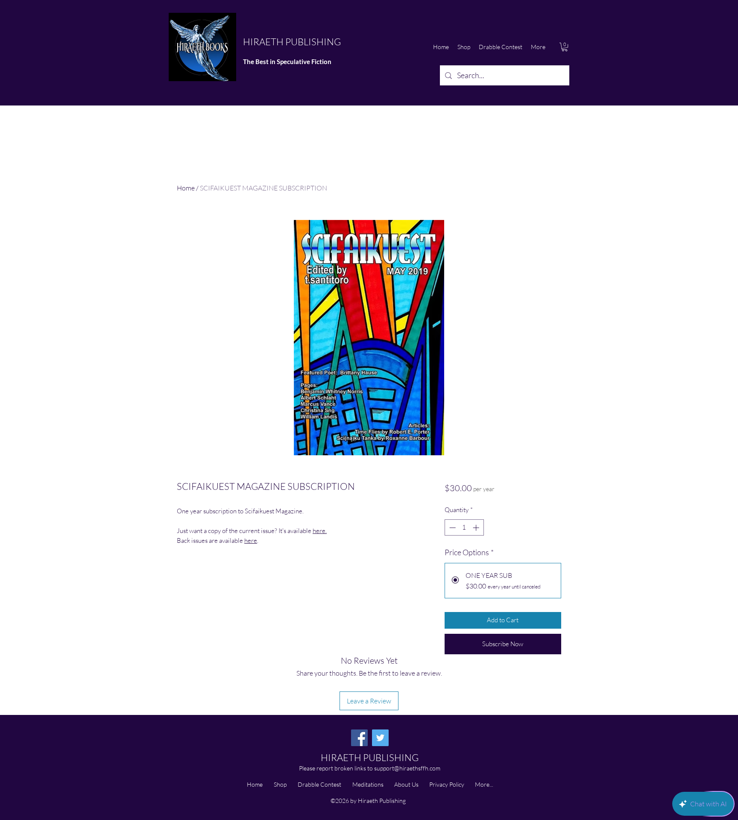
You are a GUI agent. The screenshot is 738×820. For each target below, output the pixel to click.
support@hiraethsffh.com (407, 768)
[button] (564, 47)
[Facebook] (359, 737)
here (250, 540)
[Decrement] (451, 528)
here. (320, 531)
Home (186, 188)
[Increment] (477, 528)
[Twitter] (380, 737)
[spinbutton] (464, 528)
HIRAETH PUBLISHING (292, 41)
